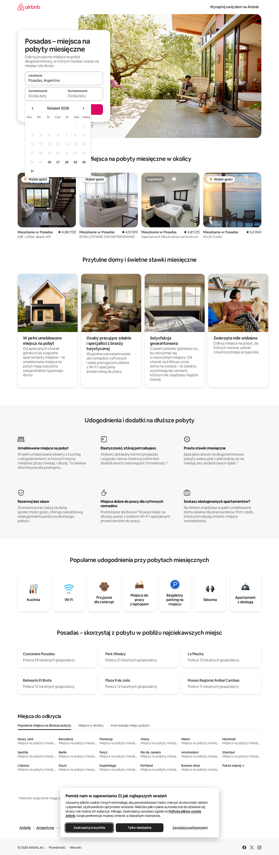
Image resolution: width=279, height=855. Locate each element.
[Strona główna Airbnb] (29, 7)
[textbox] (44, 95)
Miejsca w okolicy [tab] (91, 725)
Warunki (75, 847)
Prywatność (57, 847)
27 (58, 162)
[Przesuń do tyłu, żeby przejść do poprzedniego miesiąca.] (32, 108)
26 (49, 162)
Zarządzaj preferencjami (189, 828)
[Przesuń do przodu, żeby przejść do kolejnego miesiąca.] (83, 108)
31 (32, 171)
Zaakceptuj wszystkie (89, 828)
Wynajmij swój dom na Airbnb (234, 7)
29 (75, 162)
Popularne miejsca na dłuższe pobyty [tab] (44, 725)
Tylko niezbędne (139, 828)
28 (66, 162)
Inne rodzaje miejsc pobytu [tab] (130, 725)
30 (84, 162)
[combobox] (63, 80)
